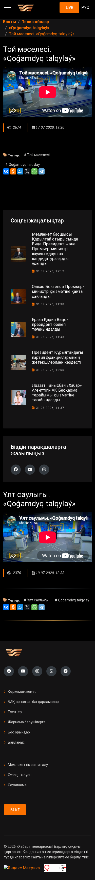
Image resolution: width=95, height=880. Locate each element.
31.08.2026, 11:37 (50, 408)
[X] (27, 171)
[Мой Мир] (20, 171)
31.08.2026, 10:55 (50, 370)
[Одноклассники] (13, 171)
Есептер (15, 712)
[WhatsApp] (34, 171)
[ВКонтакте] (6, 171)
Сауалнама (17, 785)
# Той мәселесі (37, 155)
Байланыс (16, 742)
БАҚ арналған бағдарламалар (33, 702)
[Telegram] (42, 171)
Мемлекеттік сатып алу (28, 765)
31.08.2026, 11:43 (50, 337)
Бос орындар (19, 732)
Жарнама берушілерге (27, 722)
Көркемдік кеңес (22, 692)
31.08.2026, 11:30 (50, 304)
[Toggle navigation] (7, 7)
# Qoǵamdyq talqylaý (22, 165)
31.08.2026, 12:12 (50, 271)
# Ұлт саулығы (36, 600)
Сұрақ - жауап (19, 775)
